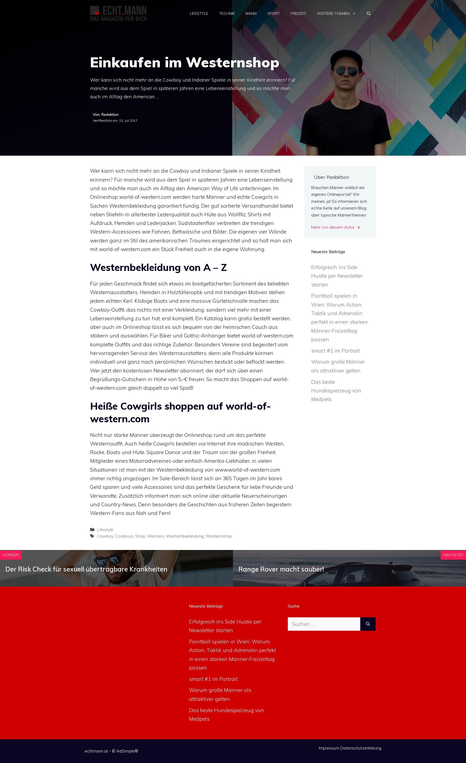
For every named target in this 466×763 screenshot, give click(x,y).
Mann (250, 13)
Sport (273, 13)
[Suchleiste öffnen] (368, 13)
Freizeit (298, 13)
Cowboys (124, 536)
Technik (227, 13)
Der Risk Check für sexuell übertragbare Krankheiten (86, 569)
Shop (140, 536)
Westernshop (218, 536)
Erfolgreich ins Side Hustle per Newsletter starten (337, 276)
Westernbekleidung (185, 536)
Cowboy (105, 536)
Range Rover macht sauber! (281, 569)
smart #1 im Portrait (335, 350)
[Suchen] (368, 624)
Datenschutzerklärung (360, 748)
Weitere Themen (333, 13)
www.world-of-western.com (247, 469)
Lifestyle (199, 13)
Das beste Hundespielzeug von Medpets (336, 391)
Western (155, 536)
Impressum (329, 748)
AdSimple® (127, 751)
